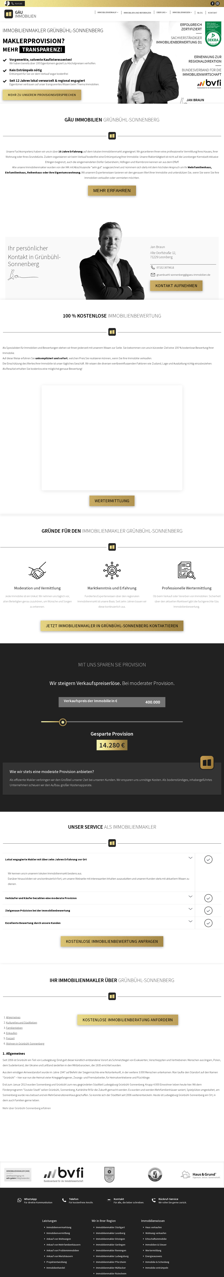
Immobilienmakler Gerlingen (110, 1244)
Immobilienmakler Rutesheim (111, 1273)
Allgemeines (13, 1017)
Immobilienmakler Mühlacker (111, 1267)
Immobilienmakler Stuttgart (110, 1227)
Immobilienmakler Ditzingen (110, 1238)
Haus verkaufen (153, 1227)
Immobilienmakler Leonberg (110, 1233)
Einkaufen (11, 1033)
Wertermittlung (153, 1250)
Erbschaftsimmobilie (156, 1238)
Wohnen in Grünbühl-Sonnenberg (25, 1043)
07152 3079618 (165, 267)
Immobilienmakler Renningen (111, 1250)
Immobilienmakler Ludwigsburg (112, 1256)
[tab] (99, 859)
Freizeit (10, 1038)
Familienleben (14, 1027)
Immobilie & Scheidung (157, 1262)
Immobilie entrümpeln (156, 1267)
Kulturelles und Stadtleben (21, 1022)
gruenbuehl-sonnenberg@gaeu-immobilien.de (183, 274)
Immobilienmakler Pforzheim (111, 1262)
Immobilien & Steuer (156, 1244)
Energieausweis (153, 1256)
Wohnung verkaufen (155, 1233)
